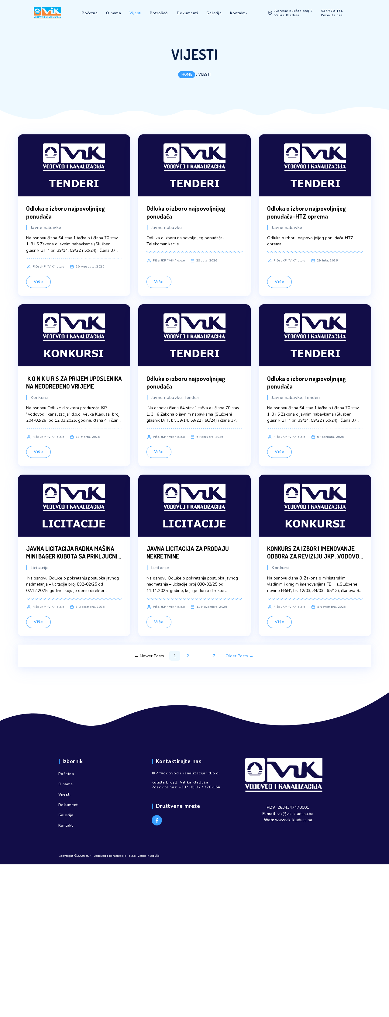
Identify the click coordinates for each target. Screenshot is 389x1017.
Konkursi (39, 397)
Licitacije (39, 568)
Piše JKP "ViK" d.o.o (48, 267)
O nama (65, 784)
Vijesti (64, 794)
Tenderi (191, 397)
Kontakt (65, 825)
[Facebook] (157, 820)
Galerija (65, 815)
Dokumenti (68, 805)
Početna (66, 774)
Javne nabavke (45, 227)
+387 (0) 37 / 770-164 (199, 787)
